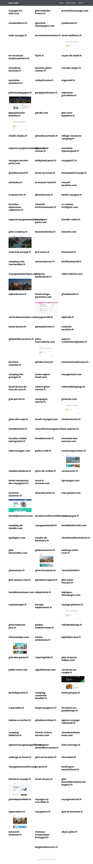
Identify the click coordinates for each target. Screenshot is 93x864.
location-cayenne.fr (15, 363)
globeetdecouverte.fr (21, 338)
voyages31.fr (69, 160)
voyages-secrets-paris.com (18, 162)
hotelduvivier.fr (44, 438)
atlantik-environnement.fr (45, 206)
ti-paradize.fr (16, 707)
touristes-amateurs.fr (16, 81)
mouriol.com (68, 231)
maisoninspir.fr (18, 604)
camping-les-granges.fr (16, 376)
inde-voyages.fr (18, 35)
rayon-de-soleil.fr (71, 55)
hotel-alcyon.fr (44, 779)
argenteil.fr (68, 80)
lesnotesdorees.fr (45, 231)
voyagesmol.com (71, 374)
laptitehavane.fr (71, 637)
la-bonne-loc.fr (17, 194)
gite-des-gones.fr (19, 657)
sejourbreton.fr (18, 294)
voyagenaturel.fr (71, 799)
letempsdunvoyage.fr (74, 172)
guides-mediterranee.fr (44, 626)
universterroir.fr (45, 261)
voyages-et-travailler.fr (42, 801)
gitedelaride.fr (70, 294)
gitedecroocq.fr (44, 361)
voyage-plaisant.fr (72, 604)
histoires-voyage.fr (20, 779)
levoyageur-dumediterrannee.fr (47, 746)
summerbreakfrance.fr (75, 361)
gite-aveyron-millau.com (69, 659)
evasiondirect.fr (18, 22)
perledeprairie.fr (18, 692)
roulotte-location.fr (67, 328)
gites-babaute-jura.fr (17, 626)
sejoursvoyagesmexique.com (26, 219)
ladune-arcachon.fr (20, 720)
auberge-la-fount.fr (20, 757)
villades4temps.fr (71, 624)
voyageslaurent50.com (22, 766)
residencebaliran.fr (20, 470)
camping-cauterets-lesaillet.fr (41, 695)
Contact (80, 3)
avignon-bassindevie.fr (43, 275)
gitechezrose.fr (44, 194)
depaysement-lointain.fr (17, 114)
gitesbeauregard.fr (46, 579)
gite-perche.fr (17, 399)
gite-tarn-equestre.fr (68, 114)
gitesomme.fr (17, 570)
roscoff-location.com (69, 184)
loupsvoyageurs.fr (46, 707)
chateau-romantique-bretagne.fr (42, 834)
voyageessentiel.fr (46, 525)
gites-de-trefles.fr (45, 470)
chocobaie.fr (68, 757)
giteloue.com (69, 399)
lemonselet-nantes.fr (42, 149)
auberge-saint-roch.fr (70, 551)
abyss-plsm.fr (69, 831)
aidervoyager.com (19, 450)
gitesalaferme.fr (44, 326)
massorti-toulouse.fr (15, 833)
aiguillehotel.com (45, 669)
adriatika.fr (15, 182)
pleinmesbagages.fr (20, 92)
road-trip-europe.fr (20, 251)
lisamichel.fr (68, 251)
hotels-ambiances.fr (42, 638)
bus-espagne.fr (70, 515)
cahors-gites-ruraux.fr (42, 388)
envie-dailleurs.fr (71, 35)
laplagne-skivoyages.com (70, 593)
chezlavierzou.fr (71, 419)
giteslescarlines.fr (45, 720)
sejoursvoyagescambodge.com (27, 148)
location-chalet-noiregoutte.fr (18, 440)
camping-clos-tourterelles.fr (17, 263)
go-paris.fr (41, 766)
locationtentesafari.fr (48, 35)
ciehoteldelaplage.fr (73, 386)
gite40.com (41, 112)
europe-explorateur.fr (43, 606)
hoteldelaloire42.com (73, 525)
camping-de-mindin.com (16, 527)
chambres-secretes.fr (15, 69)
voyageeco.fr (42, 811)
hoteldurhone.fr (18, 428)
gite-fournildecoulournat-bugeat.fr (73, 781)
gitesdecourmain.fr (46, 135)
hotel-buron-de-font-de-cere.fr (18, 388)
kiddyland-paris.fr (45, 160)
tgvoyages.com (70, 480)
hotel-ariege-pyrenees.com (43, 295)
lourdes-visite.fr (70, 219)
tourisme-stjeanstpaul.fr (70, 149)
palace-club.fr (43, 450)
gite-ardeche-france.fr (43, 12)
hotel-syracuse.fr (45, 172)
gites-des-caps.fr (18, 419)
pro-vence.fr (42, 251)
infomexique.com (19, 637)
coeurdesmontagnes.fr (48, 428)
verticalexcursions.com (22, 317)
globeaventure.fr (45, 550)
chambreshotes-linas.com (71, 734)
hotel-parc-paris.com (41, 221)
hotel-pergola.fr (70, 692)
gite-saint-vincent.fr (67, 581)
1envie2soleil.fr (70, 570)
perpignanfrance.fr (46, 92)
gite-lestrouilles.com (18, 551)
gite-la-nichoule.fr (72, 811)
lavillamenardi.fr (71, 261)
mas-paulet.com (71, 492)
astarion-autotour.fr (15, 494)
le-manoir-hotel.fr (45, 182)
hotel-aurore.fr (17, 326)
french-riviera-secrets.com (43, 734)
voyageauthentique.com (23, 273)
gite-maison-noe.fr (20, 579)
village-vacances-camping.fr (71, 137)
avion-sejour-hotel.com (43, 376)
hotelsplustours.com (21, 515)
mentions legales (71, 3)
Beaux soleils (13, 3)
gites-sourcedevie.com (45, 340)
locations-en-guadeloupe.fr (69, 709)
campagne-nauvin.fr (41, 400)
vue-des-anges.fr (71, 67)
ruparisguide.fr (44, 657)
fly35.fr (39, 55)
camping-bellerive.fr (15, 734)
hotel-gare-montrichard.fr (70, 768)
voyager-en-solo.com (16, 12)
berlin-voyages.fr (71, 194)
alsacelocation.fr (45, 492)
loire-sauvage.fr (70, 744)
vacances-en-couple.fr (69, 671)
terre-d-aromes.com (42, 482)
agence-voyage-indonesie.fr (70, 721)
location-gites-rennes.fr (43, 69)
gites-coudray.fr (18, 231)
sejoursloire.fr (17, 811)
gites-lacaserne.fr (45, 570)
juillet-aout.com (18, 669)
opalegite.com (17, 537)
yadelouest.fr (69, 22)
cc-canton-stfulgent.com (69, 206)
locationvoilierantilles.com (51, 515)
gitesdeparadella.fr (20, 799)
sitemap (61, 3)
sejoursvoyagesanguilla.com (25, 744)
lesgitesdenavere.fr (46, 846)
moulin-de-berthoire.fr (42, 539)
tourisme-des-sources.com (69, 440)
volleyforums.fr (44, 80)
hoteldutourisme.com (21, 592)
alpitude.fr (67, 317)
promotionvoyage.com (74, 10)
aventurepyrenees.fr (73, 450)
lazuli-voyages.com (46, 419)
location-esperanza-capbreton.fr (16, 207)
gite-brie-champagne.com (44, 24)
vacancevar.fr (69, 470)
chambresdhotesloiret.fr (75, 537)
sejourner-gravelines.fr (69, 94)
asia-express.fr (70, 428)
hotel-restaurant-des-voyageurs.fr (19, 482)
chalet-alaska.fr (18, 135)
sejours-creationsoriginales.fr (74, 340)
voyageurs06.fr (44, 317)
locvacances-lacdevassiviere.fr (19, 57)
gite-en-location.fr (46, 757)
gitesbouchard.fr (18, 172)
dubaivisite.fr (43, 592)
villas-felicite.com (71, 273)
